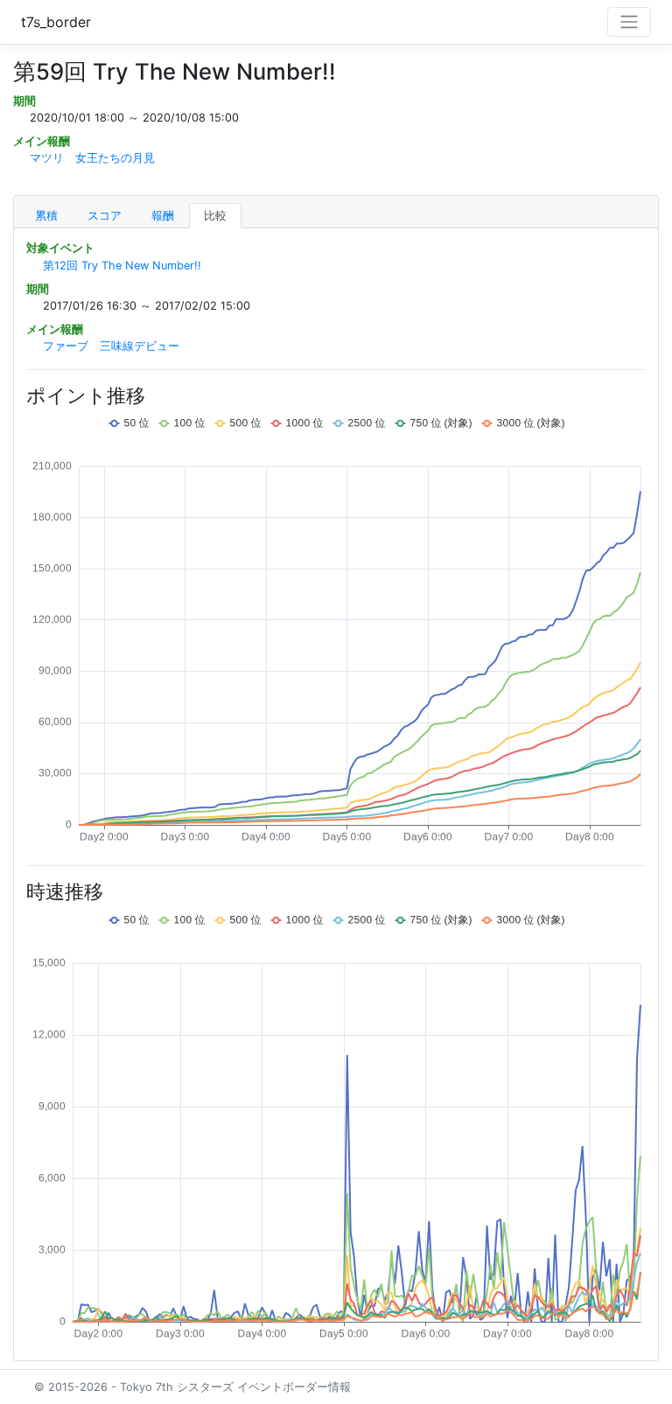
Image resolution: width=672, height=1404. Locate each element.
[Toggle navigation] (629, 22)
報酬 (162, 215)
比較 (215, 215)
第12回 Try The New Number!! (122, 265)
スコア (105, 215)
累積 (46, 215)
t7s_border (56, 22)
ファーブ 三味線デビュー (111, 346)
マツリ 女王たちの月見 (92, 157)
